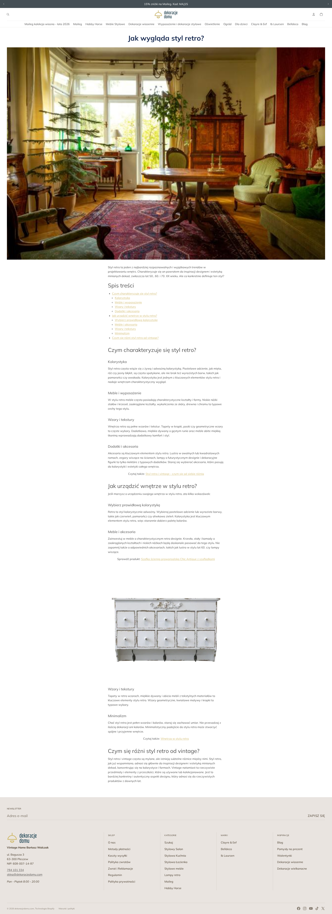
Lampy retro (172, 875)
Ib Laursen (227, 855)
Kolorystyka (122, 298)
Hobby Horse (172, 888)
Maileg (168, 881)
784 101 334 (15, 870)
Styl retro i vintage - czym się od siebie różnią (175, 473)
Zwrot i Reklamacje (120, 868)
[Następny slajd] (328, 4)
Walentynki (284, 855)
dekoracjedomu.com (24, 908)
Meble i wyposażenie (128, 302)
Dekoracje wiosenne (290, 862)
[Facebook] (299, 908)
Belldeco (226, 849)
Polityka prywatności (121, 881)
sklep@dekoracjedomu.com (24, 874)
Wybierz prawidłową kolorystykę (136, 320)
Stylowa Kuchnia (175, 855)
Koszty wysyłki (117, 855)
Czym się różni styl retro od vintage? (135, 337)
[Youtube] (311, 908)
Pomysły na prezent (290, 849)
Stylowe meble (174, 868)
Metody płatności (119, 849)
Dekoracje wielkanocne (292, 868)
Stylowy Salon (173, 849)
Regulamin (115, 875)
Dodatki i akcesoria (127, 311)
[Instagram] (305, 908)
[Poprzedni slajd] (4, 4)
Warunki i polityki (66, 908)
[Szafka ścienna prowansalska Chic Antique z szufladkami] (166, 622)
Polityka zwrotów (119, 862)
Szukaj (168, 842)
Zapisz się (316, 816)
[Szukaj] (8, 14)
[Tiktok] (317, 908)
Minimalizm (122, 333)
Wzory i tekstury (125, 306)
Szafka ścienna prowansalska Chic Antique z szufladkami (178, 559)
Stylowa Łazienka (175, 862)
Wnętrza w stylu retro (175, 738)
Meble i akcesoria (126, 324)
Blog (280, 842)
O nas (112, 842)
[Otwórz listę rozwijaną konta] (313, 14)
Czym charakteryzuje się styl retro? (134, 293)
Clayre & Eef (229, 842)
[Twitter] (323, 908)
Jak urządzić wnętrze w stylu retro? (134, 315)
